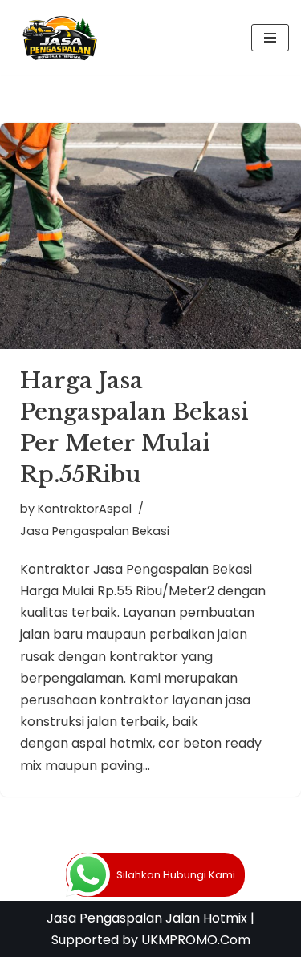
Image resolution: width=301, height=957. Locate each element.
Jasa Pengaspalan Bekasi (94, 531)
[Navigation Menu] (270, 37)
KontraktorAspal (85, 509)
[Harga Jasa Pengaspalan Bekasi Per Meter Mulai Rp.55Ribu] (150, 235)
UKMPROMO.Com (195, 940)
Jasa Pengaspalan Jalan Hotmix (147, 918)
